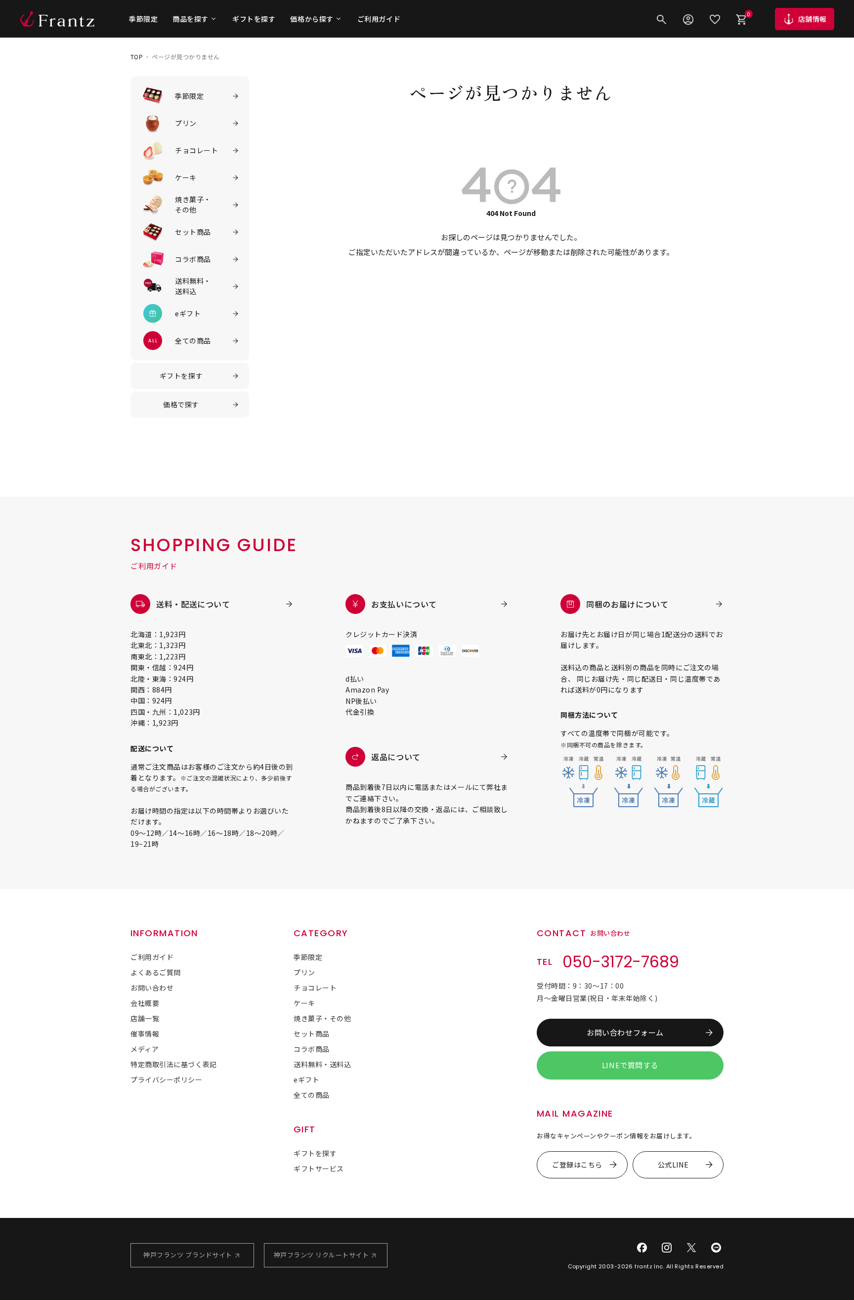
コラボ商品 (312, 1049)
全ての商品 (312, 1095)
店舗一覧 (144, 1018)
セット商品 (312, 1034)
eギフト (306, 1079)
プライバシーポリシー (166, 1079)
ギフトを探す (253, 19)
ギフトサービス (319, 1168)
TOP (136, 56)
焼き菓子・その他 (322, 1018)
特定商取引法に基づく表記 (173, 1064)
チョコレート (315, 988)
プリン (304, 972)
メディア (144, 1049)
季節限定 (143, 19)
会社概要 (144, 1003)
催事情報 (144, 1034)
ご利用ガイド (378, 19)
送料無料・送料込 (322, 1064)
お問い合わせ (151, 988)
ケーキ (304, 1003)
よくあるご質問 (155, 972)
